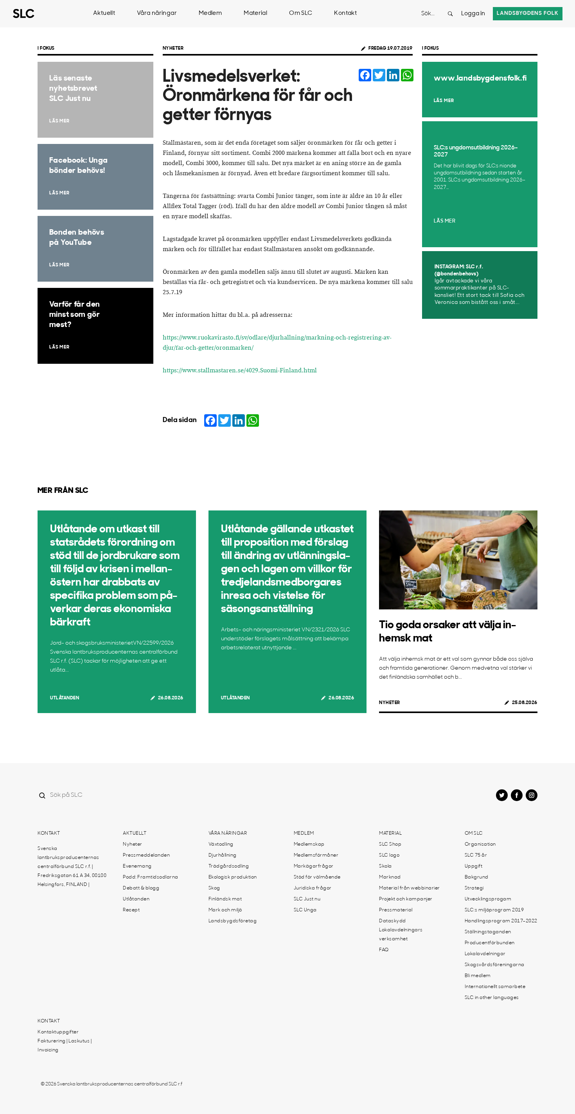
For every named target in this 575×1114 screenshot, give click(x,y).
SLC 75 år (476, 855)
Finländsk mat (225, 899)
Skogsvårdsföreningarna (495, 965)
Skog (214, 888)
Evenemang (137, 866)
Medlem (210, 13)
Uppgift (474, 866)
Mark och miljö (225, 910)
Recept (131, 910)
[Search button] (450, 14)
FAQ (384, 950)
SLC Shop (390, 844)
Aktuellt (104, 13)
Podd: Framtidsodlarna (150, 877)
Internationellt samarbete (495, 987)
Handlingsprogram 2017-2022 (501, 921)
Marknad (390, 877)
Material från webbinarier (409, 888)
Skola (385, 866)
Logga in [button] (473, 14)
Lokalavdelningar (485, 954)
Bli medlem (478, 976)
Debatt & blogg (141, 888)
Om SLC (300, 13)
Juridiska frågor (313, 888)
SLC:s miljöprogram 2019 (494, 910)
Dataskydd (392, 921)
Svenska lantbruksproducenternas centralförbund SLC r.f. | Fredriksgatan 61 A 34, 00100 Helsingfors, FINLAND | (72, 866)
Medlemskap (309, 844)
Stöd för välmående (317, 877)
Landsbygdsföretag (232, 921)
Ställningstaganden (488, 932)
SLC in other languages (492, 997)
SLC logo (389, 855)
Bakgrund (477, 877)
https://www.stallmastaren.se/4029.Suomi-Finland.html (240, 371)
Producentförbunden (490, 943)
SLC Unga (305, 910)
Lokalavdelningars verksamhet (401, 935)
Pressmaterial (396, 910)
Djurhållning (222, 855)
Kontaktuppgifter (58, 1032)
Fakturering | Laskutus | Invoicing (65, 1046)
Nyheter (173, 48)
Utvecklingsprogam (488, 899)
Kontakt (345, 13)
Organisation (480, 844)
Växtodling (221, 844)
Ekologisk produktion (232, 877)
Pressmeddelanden (146, 855)
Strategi (474, 888)
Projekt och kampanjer (406, 899)
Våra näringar (157, 13)
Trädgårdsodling (228, 866)
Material (255, 13)
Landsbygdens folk (528, 13)
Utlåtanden (64, 698)
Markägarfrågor (314, 866)
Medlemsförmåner (316, 855)
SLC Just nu (307, 899)
